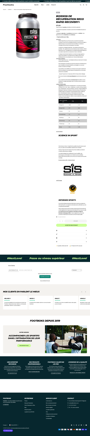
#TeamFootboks (56, 373)
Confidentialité (49, 418)
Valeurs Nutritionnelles (61, 84)
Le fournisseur (59, 131)
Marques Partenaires (28, 403)
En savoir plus (24, 345)
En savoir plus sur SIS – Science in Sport (67, 160)
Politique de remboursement (51, 414)
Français (5, 425)
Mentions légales (49, 407)
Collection (10, 9)
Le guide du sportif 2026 (29, 411)
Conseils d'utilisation (60, 58)
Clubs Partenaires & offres (29, 405)
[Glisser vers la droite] (85, 291)
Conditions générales (50, 409)
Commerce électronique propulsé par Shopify (20, 428)
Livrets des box (49, 400)
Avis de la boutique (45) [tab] (25, 270)
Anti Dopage (59, 180)
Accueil (4, 9)
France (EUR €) (14, 425)
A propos (58, 39)
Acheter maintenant (71, 225)
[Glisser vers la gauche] (81, 291)
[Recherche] (80, 5)
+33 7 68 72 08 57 (72, 405)
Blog (25, 407)
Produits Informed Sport (77, 372)
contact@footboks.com (74, 403)
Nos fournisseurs (34, 371)
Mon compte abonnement (51, 403)
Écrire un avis (45, 276)
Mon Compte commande (51, 405)
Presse (25, 400)
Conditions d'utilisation (50, 416)
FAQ (47, 411)
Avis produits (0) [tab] (13, 270)
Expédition (64, 27)
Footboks (8, 428)
